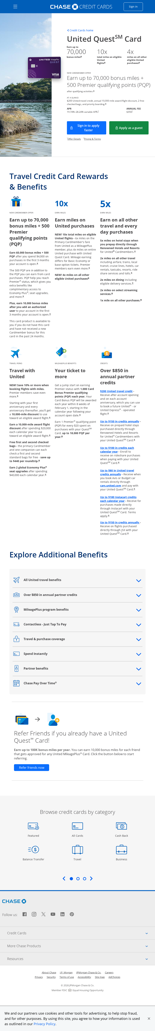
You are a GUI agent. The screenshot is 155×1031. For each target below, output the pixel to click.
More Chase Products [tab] (81, 945)
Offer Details (74, 138)
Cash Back (121, 835)
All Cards (78, 835)
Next (91, 878)
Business (122, 859)
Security (51, 977)
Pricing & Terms (92, 138)
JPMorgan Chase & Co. (88, 972)
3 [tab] (84, 878)
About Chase (49, 972)
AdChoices (114, 977)
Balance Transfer (33, 859)
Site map (100, 977)
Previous (64, 878)
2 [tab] (78, 878)
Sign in (136, 6)
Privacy (39, 977)
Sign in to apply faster (92, 127)
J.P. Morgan (66, 972)
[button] (148, 1018)
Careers (109, 972)
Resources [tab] (81, 958)
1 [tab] (71, 878)
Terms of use (67, 977)
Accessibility (84, 977)
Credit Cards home (81, 30)
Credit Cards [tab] (81, 933)
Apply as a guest (134, 129)
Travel (79, 859)
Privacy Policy (44, 1024)
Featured (34, 835)
